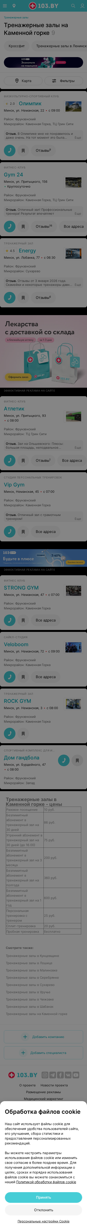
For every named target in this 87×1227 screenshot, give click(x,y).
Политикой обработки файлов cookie (46, 1182)
